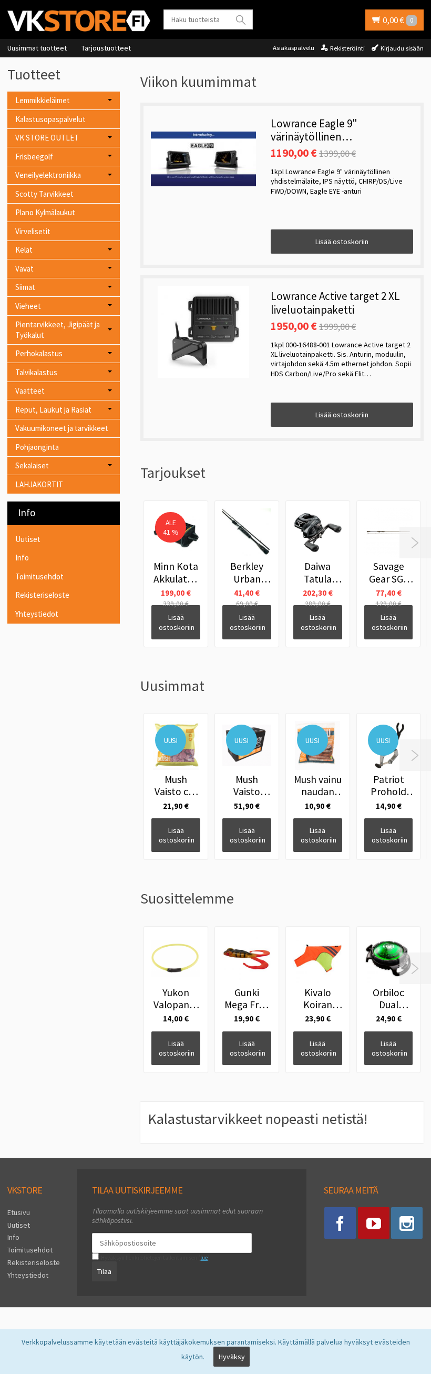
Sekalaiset (32, 465)
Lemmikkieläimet (42, 100)
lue (204, 1257)
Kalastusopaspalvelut (50, 119)
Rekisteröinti (347, 48)
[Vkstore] (79, 20)
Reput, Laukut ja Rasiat (53, 410)
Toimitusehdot (39, 576)
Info (22, 558)
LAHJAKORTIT (39, 484)
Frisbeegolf (34, 157)
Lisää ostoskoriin (341, 241)
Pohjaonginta (37, 447)
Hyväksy (232, 1356)
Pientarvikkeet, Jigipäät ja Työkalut (57, 329)
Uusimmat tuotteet (37, 48)
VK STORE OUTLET (47, 138)
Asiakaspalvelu (293, 48)
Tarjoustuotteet (106, 48)
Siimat (25, 287)
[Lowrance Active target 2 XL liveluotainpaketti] (203, 331)
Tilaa (104, 1271)
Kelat (24, 250)
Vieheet (28, 306)
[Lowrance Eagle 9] (203, 159)
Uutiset (27, 539)
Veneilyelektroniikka (48, 175)
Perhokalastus (39, 353)
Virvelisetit (32, 231)
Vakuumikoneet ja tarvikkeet (61, 428)
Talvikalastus (36, 372)
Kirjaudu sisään (402, 48)
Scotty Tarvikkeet (44, 194)
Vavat (24, 269)
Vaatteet (30, 391)
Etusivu (18, 1212)
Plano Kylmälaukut (45, 212)
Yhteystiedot (36, 614)
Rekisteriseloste (42, 595)
